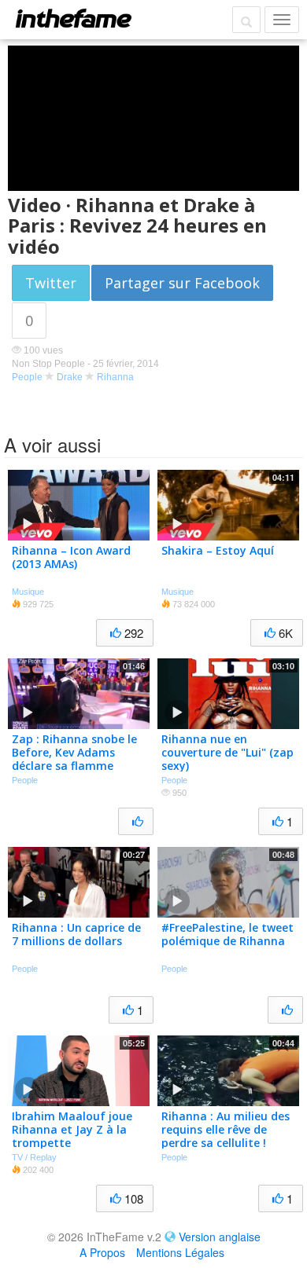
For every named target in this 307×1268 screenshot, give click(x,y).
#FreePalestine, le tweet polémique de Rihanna (227, 934)
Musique (28, 591)
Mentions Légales (180, 1252)
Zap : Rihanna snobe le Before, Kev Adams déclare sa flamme (74, 752)
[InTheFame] (73, 18)
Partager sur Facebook (182, 282)
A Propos (102, 1252)
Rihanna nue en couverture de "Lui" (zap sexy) (227, 752)
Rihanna (115, 377)
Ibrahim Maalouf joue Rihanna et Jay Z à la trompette (72, 1129)
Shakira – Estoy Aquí (217, 550)
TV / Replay (34, 1157)
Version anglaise (220, 1236)
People (27, 377)
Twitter (50, 282)
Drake (70, 377)
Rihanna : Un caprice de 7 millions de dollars (76, 934)
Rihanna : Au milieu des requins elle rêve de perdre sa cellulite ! (225, 1129)
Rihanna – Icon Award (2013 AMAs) (71, 557)
